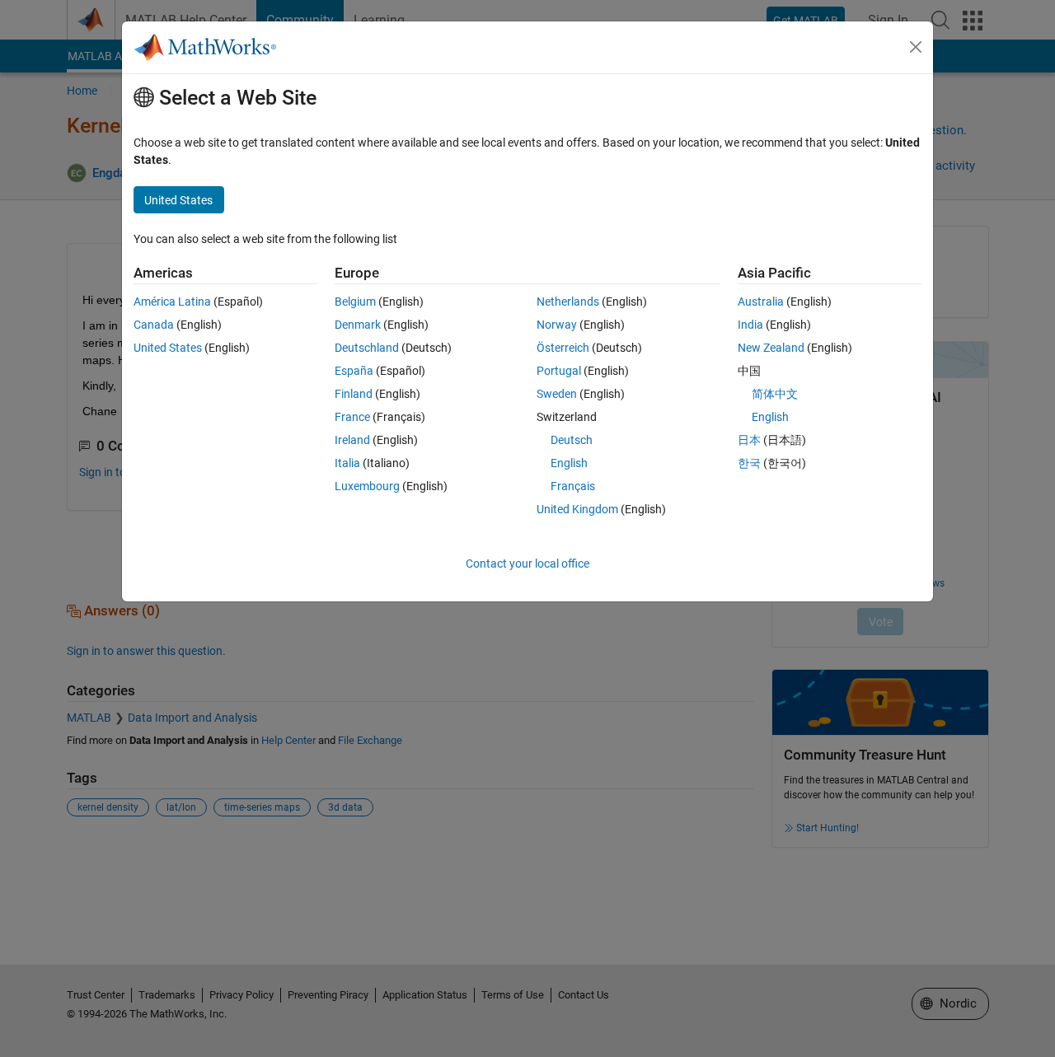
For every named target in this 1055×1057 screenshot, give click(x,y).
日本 (749, 440)
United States (168, 347)
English (569, 463)
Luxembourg (367, 486)
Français (573, 486)
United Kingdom (577, 509)
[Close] (915, 46)
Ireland (352, 440)
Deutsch (572, 440)
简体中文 (775, 393)
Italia (347, 463)
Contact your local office (527, 563)
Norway (557, 324)
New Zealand (771, 347)
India (750, 324)
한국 (749, 463)
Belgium (355, 301)
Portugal (559, 370)
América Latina (172, 301)
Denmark (358, 324)
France (352, 416)
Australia (761, 301)
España (354, 370)
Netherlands (568, 301)
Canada (154, 324)
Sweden (557, 393)
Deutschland (367, 347)
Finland (354, 393)
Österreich (563, 347)
